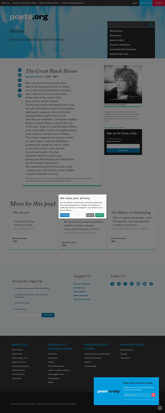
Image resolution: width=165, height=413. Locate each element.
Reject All (90, 215)
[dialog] (82, 206)
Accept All (99, 215)
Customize (65, 215)
